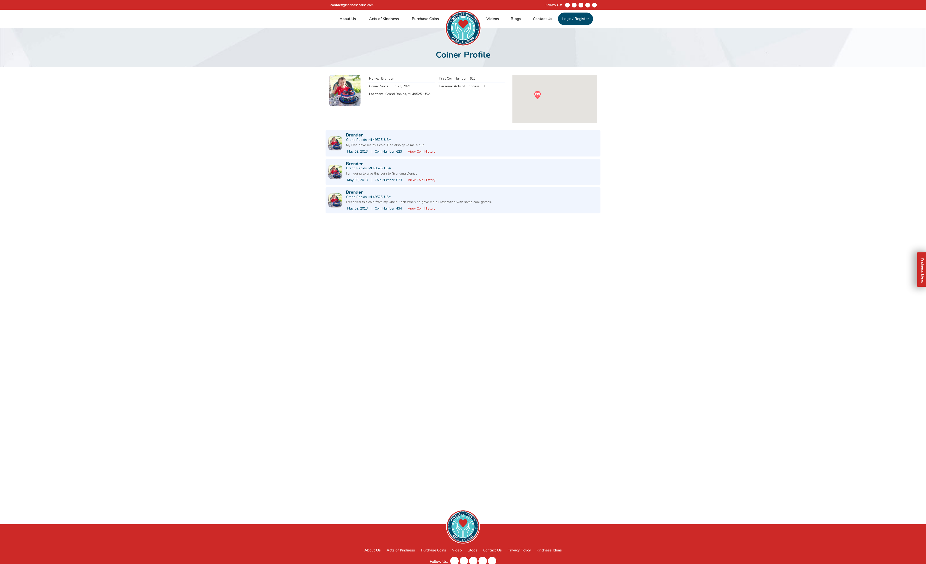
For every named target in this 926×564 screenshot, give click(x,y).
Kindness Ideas (549, 550)
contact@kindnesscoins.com (352, 5)
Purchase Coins (425, 18)
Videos (492, 18)
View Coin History (421, 151)
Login (566, 18)
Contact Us (542, 18)
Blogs (516, 18)
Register (581, 18)
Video (457, 550)
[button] (537, 95)
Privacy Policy (519, 550)
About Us (348, 18)
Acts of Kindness (384, 18)
